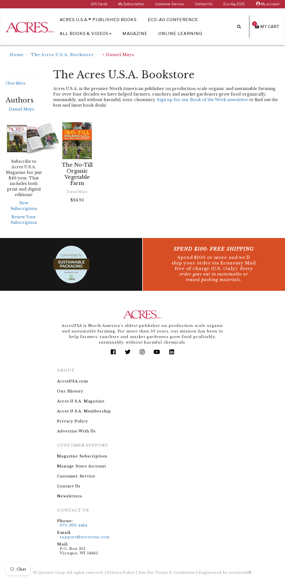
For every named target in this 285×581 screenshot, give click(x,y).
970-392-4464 (73, 525)
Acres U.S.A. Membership (84, 411)
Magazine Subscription (82, 456)
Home (17, 54)
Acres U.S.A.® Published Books (98, 19)
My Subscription (131, 4)
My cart (266, 26)
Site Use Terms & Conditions (166, 572)
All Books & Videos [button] (84, 33)
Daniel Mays (21, 109)
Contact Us (203, 4)
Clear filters (15, 83)
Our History (70, 391)
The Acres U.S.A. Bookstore (62, 54)
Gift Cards (99, 4)
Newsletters (69, 496)
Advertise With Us (76, 431)
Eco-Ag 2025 (234, 4)
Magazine (135, 33)
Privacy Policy (72, 421)
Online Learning (180, 33)
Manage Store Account (81, 466)
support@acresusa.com (84, 537)
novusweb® (240, 572)
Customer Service (169, 4)
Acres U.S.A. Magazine (80, 401)
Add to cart (78, 214)
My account (269, 4)
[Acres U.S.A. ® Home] (30, 26)
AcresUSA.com (72, 381)
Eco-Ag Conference (173, 19)
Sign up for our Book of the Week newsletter (202, 99)
